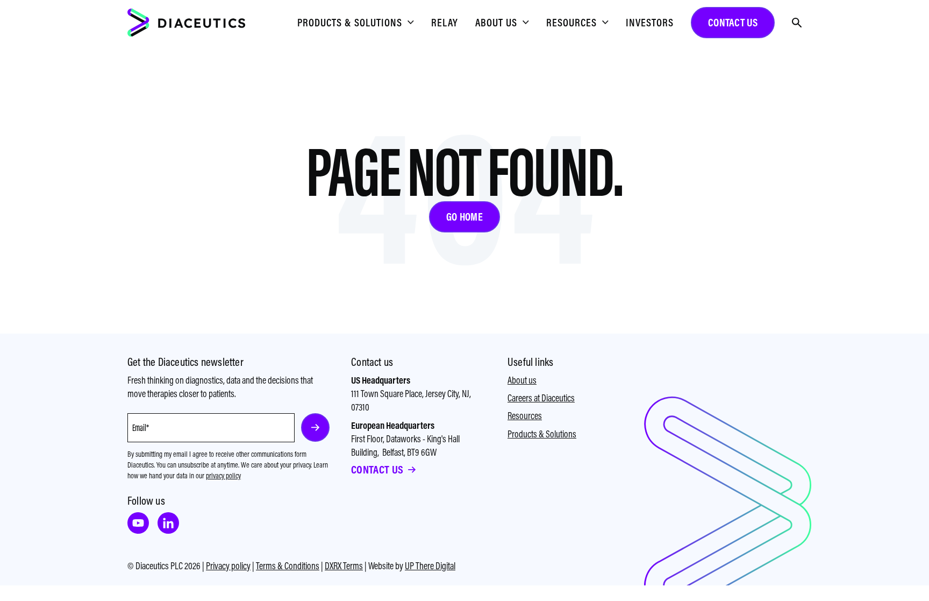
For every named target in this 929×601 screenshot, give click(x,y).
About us (522, 380)
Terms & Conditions (287, 566)
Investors (650, 22)
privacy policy (223, 475)
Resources (525, 415)
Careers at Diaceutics (541, 398)
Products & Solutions (542, 434)
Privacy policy (228, 566)
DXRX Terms (344, 566)
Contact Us (377, 469)
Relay (444, 22)
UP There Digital (430, 566)
